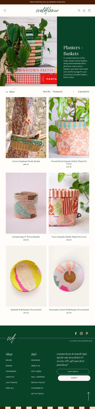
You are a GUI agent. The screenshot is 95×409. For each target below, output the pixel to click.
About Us (35, 366)
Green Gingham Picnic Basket (26, 161)
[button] (4, 10)
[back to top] (88, 396)
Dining (9, 366)
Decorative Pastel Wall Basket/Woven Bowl (69, 310)
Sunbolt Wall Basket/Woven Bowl (26, 310)
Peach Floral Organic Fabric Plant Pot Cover (69, 162)
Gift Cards (36, 371)
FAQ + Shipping (38, 377)
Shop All (10, 388)
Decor (9, 360)
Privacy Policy (38, 383)
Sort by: (47, 91)
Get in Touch (37, 394)
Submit (74, 378)
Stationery (11, 371)
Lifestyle (10, 377)
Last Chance (11, 383)
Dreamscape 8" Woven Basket (26, 237)
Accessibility (37, 388)
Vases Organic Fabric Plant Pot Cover (68, 237)
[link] (75, 334)
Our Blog (35, 360)
